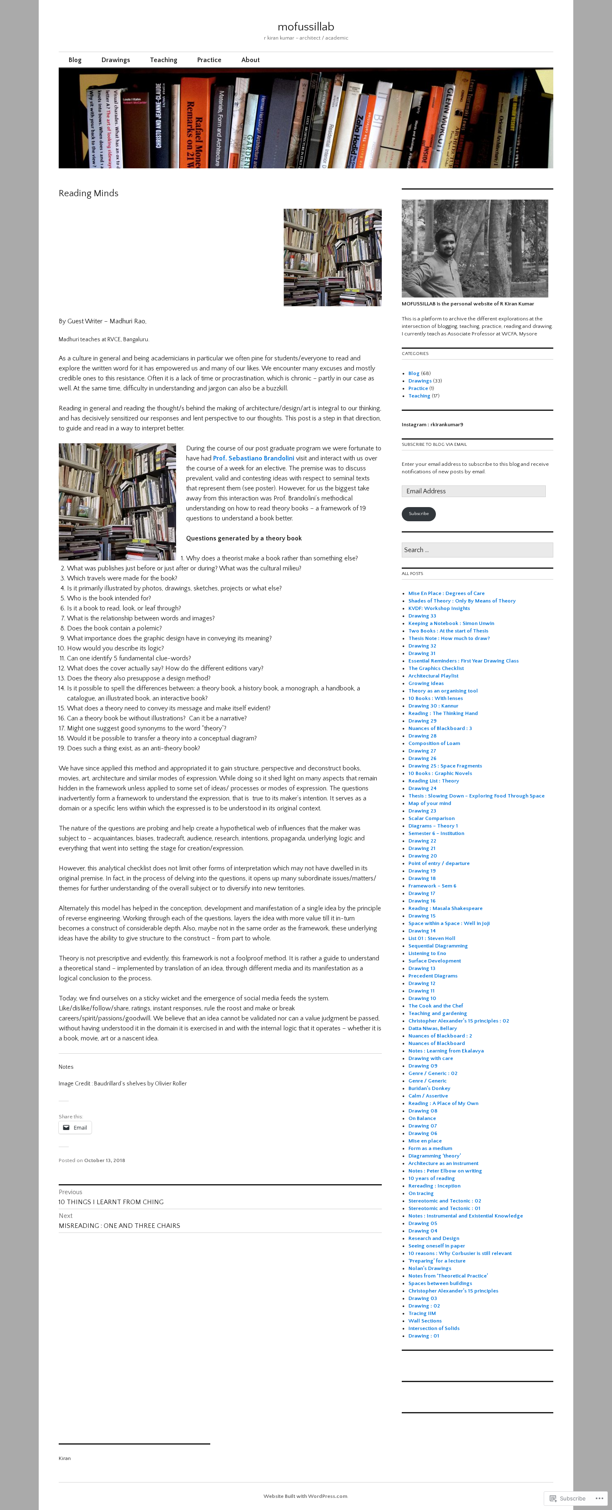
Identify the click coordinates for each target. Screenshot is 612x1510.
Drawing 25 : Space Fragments (445, 766)
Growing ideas (426, 683)
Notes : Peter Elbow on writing (445, 1171)
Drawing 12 (421, 983)
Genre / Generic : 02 (433, 1073)
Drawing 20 (422, 856)
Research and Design (433, 1238)
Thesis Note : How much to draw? (449, 638)
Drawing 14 (422, 931)
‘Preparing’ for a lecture (436, 1261)
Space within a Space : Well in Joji (449, 923)
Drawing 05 (422, 1223)
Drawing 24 (422, 788)
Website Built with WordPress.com (305, 1496)
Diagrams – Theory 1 (433, 826)
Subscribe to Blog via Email (434, 444)
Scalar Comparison (431, 818)
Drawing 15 (421, 916)
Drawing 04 (423, 1231)
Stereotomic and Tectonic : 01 (444, 1208)
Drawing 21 (421, 848)
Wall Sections (425, 1321)
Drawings (116, 60)
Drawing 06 (422, 1133)
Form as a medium (430, 1148)
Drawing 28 (422, 736)
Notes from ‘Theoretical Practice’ (448, 1276)
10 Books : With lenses (435, 698)
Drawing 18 (422, 878)
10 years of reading (431, 1178)
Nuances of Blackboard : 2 (440, 1036)
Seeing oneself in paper (436, 1246)
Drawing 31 (421, 653)
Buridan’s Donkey (429, 1088)
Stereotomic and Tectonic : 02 (444, 1201)
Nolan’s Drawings (429, 1268)
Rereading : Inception (434, 1186)
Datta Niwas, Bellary (432, 1028)
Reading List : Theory (433, 781)
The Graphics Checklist (436, 668)
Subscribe (419, 513)
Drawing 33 (422, 616)
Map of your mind (429, 803)
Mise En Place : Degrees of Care (446, 593)
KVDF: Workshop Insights (439, 608)
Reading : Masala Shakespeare (445, 908)
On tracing (421, 1193)
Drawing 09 (423, 1066)
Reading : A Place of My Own (443, 1103)
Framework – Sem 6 (432, 886)
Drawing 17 (421, 893)
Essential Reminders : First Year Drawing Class (463, 661)
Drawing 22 (422, 841)
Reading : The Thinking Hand (443, 713)
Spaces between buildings (440, 1283)
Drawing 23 (422, 811)
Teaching (163, 60)
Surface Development (434, 961)
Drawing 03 (422, 1298)
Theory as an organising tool (443, 691)
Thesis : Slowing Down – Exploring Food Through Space (476, 796)
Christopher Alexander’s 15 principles (453, 1291)
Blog (75, 60)
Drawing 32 (422, 646)
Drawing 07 (422, 1126)
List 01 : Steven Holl (431, 938)
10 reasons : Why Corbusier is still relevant (460, 1253)
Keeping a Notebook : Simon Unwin (451, 623)
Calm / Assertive (428, 1096)
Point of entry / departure (439, 863)
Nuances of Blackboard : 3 (440, 728)
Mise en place (425, 1141)
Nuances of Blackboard (436, 1043)
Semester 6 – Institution (436, 833)
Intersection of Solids (434, 1328)
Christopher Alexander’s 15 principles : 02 (458, 1021)
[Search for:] (477, 550)
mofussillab (306, 26)
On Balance (422, 1118)
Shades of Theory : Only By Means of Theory (462, 601)
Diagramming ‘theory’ (434, 1156)
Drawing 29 (422, 721)
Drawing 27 (422, 751)
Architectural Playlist (433, 676)
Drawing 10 (422, 998)
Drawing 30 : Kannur (433, 706)
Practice (209, 60)
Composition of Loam (434, 743)
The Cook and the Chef (435, 1006)
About (250, 60)
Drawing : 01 (423, 1336)
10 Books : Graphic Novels (440, 773)
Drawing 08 (423, 1111)
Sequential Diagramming (438, 946)
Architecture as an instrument (443, 1163)
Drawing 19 (422, 871)
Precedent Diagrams (433, 976)
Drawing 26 (422, 758)
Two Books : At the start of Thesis (448, 631)
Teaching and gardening (437, 1013)
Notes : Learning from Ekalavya (446, 1051)
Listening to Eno (427, 953)
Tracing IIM (422, 1313)
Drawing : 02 (424, 1306)
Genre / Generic (427, 1081)
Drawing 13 (421, 968)
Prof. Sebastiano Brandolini (253, 458)
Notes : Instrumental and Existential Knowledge (465, 1216)
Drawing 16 (421, 901)
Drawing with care (430, 1058)
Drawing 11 (421, 991)
